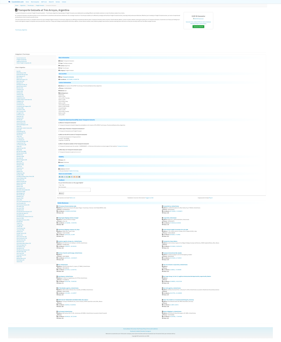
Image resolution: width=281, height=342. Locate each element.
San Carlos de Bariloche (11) (24, 201)
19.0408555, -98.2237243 (176, 281)
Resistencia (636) (21, 191)
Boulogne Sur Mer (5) (22, 84)
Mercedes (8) (20, 158)
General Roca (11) (21, 123)
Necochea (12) (20, 163)
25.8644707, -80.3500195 (70, 246)
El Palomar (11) (20, 114)
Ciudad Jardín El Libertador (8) (24, 99)
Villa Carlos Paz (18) (21, 236)
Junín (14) (19, 136)
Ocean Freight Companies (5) (24, 63)
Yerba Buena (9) (20, 260)
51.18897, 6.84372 (174, 305)
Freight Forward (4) (21, 59)
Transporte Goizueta (68, 77)
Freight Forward (40, 5)
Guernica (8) (20, 134)
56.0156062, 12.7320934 (175, 258)
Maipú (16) (19, 149)
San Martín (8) (20, 210)
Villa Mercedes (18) (21, 251)
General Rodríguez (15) (22, 124)
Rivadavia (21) (20, 196)
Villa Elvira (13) (20, 241)
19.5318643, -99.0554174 (176, 246)
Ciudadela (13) (20, 101)
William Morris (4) (21, 258)
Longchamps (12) (21, 143)
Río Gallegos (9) (21, 193)
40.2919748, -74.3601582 (70, 281)
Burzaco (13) (20, 88)
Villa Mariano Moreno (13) (23, 250)
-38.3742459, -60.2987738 (73, 79)
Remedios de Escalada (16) (23, 190)
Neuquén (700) (20, 164)
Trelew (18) (19, 226)
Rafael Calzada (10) (21, 181)
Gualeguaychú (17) (21, 133)
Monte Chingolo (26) (22, 159)
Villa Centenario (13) (22, 238)
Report (211, 198)
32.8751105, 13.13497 (70, 234)
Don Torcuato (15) (21, 111)
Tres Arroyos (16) (21, 228)
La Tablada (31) (20, 139)
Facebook (132, 331)
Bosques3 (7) (20, 83)
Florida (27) (19, 119)
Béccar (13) (19, 78)
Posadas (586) (20, 174)
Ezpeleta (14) (20, 118)
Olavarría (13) (20, 168)
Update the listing (73, 171)
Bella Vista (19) (20, 81)
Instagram (148, 331)
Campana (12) (20, 89)
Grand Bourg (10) (21, 131)
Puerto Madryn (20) (21, 178)
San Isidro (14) (20, 206)
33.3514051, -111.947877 (70, 293)
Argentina (22, 5)
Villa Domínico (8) (21, 240)
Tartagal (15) (20, 225)
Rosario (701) (20, 198)
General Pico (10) (21, 121)
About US (51, 2)
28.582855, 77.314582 (175, 234)
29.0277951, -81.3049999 (176, 293)
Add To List (44, 2)
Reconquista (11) (21, 188)
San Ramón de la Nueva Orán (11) (25, 216)
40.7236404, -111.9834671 (176, 211)
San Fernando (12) (21, 203)
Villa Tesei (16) (20, 253)
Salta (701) (19, 200)
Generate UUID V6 (198, 26)
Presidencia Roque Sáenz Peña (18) (25, 176)
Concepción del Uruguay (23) (24, 106)
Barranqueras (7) (21, 76)
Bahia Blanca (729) (21, 73)
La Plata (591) (20, 138)
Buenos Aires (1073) (21, 86)
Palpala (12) (20, 171)
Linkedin (138, 331)
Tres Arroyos (30, 5)
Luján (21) (19, 146)
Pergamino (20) (20, 173)
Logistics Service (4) (21, 61)
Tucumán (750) (20, 230)
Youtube (143, 331)
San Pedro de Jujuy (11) (22, 213)
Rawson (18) (20, 186)
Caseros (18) (20, 91)
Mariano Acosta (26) (22, 153)
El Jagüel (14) (20, 113)
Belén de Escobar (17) (22, 79)
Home (27, 2)
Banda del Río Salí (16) (22, 74)
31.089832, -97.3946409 (175, 269)
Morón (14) (19, 161)
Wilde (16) (19, 256)
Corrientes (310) (21, 109)
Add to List (72, 198)
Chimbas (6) (20, 93)
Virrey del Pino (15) (21, 255)
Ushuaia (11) (20, 231)
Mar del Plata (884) (21, 151)
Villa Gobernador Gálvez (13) (24, 243)
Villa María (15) (20, 248)
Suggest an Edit (149, 198)
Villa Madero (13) (21, 246)
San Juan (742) (20, 208)
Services (58, 2)
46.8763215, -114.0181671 (71, 258)
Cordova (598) (20, 108)
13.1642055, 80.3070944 (70, 211)
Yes (60, 185)
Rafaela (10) (20, 184)
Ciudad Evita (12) (21, 98)
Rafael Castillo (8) (21, 183)
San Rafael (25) (20, 215)
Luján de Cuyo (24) (21, 148)
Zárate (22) (19, 261)
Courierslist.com (18, 2)
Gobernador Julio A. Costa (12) (24, 128)
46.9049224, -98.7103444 (70, 316)
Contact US (135, 328)
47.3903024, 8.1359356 (175, 223)
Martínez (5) (20, 154)
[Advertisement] (140, 41)
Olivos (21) (19, 169)
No (63, 185)
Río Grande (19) (20, 195)
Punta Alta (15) (20, 180)
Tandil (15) (19, 223)
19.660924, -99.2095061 (70, 305)
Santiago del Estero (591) (23, 220)
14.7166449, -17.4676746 (70, 223)
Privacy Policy (142, 328)
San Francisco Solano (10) (23, 205)
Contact (64, 2)
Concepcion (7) (20, 104)
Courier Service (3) (21, 58)
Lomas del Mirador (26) (22, 141)
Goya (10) (19, 129)
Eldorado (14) (20, 116)
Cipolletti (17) (20, 96)
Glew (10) (19, 126)
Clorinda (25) (20, 103)
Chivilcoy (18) (20, 94)
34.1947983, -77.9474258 (176, 316)
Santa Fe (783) (20, 218)
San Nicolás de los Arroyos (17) (24, 211)
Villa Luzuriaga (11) (21, 245)
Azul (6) (18, 71)
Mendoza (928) (20, 156)
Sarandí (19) (20, 221)
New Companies (35, 2)
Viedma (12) (19, 235)
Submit (61, 193)
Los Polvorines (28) (21, 144)
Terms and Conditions (152, 328)
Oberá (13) (19, 166)
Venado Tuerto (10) (21, 233)
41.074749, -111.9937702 (70, 269)
